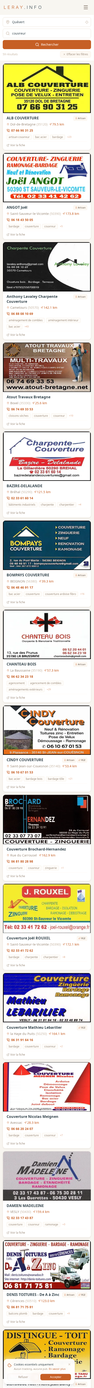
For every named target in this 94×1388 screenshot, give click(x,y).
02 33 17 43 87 (22, 1217)
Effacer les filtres (77, 54)
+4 (79, 504)
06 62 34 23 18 (22, 676)
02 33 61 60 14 (22, 498)
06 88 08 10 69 (22, 313)
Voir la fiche (17, 145)
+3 (64, 1224)
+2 (61, 1046)
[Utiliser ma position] (87, 22)
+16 (82, 593)
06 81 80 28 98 (22, 861)
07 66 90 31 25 (22, 130)
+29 (49, 689)
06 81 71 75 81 (22, 1307)
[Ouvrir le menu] (85, 7)
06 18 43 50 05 (22, 219)
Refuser (23, 1377)
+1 (62, 867)
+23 (69, 136)
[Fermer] (69, 1364)
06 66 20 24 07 (22, 1129)
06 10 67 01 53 (22, 772)
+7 (61, 1135)
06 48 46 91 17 (22, 587)
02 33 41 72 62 (22, 950)
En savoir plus (57, 1368)
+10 (71, 415)
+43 (27, 326)
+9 (68, 1313)
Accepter (55, 1377)
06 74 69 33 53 (22, 409)
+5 (61, 226)
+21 (70, 778)
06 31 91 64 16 (22, 1039)
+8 (64, 957)
